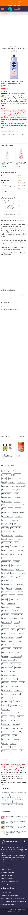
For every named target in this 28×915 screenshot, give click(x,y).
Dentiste (19, 539)
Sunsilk (4, 720)
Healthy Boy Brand (7, 569)
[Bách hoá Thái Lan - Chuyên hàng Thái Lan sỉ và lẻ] (14, 9)
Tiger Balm (15, 724)
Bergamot (18, 497)
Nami (3, 641)
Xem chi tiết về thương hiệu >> (9, 309)
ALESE (4, 478)
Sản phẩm (9, 47)
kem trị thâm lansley (21, 792)
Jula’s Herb (20, 584)
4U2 (14, 471)
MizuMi (21, 633)
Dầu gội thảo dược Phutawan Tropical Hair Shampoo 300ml (7, 455)
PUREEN (13, 683)
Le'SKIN (4, 599)
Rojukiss (4, 686)
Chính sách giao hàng (7, 875)
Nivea (4, 652)
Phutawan (18, 667)
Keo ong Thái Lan (5, 795)
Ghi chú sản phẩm (9, 131)
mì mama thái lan (14, 795)
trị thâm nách (20, 804)
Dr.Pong (23, 546)
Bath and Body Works (17, 486)
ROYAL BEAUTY (15, 686)
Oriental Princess (16, 656)
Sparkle (4, 717)
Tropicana (5, 728)
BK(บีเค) (23, 505)
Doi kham (5, 546)
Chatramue (15, 520)
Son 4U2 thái (9, 799)
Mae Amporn (6, 611)
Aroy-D (20, 478)
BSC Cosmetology (7, 516)
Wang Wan (15, 739)
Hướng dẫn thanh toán (7, 872)
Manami (16, 622)
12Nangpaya (5, 471)
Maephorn (5, 615)
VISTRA (15, 736)
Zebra (14, 751)
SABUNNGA (5, 694)
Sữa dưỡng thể (20, 47)
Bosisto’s (18, 509)
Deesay (11, 539)
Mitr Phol (12, 633)
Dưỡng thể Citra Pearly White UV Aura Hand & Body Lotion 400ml (21, 163)
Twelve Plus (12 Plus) (17, 728)
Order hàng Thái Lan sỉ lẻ (8, 884)
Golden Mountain (15, 558)
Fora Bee (20, 550)
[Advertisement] (14, 30)
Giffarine (4, 558)
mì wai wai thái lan (5, 797)
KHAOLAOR (20, 592)
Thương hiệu (10, 3)
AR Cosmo (12, 478)
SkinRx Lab (17, 701)
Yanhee (15, 747)
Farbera (12, 550)
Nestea (13, 645)
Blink (3, 509)
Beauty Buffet (17, 490)
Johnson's (5, 580)
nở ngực (3, 799)
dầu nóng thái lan (5, 792)
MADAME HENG (6, 607)
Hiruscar (13, 573)
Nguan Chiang (6, 649)
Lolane (18, 599)
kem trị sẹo (13, 792)
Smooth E (5, 705)
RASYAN (22, 683)
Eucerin (4, 550)
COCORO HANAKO (7, 535)
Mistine (4, 633)
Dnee (16, 543)
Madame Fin (11, 603)
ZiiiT (20, 751)
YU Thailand (5, 751)
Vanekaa (4, 732)
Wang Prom (5, 739)
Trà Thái (13, 804)
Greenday (16, 562)
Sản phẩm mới (20, 1)
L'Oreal (20, 596)
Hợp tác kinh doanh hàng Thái (9, 881)
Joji (12, 580)
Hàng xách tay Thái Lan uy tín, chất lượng (12, 898)
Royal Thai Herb (6, 690)
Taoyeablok (5, 724)
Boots (10, 509)
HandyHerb (5, 565)
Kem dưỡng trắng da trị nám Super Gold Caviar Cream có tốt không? (15, 827)
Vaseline (13, 732)
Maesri (4, 618)
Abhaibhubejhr (6, 475)
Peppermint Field (7, 667)
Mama (22, 618)
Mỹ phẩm (14, 47)
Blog (15, 3)
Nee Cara (5, 645)
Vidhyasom (22, 732)
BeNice (17, 493)
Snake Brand (5, 709)
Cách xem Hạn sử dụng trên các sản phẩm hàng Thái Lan (15, 822)
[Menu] (2, 9)
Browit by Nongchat (18, 512)
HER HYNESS (20, 569)
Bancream (5, 486)
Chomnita (5, 528)
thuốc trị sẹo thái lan (6, 804)
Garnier (12, 554)
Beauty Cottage (6, 493)
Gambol (4, 554)
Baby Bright (21, 482)
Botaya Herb (5, 512)
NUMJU (11, 652)
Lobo (11, 599)
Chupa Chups (6, 531)
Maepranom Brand (17, 615)
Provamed (5, 683)
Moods (19, 637)
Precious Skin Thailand (8, 675)
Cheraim (17, 524)
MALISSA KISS (13, 618)
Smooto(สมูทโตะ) (16, 705)
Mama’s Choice (6, 622)
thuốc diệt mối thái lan (18, 799)
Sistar (13, 698)
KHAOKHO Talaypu (7, 592)
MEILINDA (5, 630)
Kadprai (9, 588)
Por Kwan (12, 671)
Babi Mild (11, 482)
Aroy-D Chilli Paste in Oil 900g (21, 454)
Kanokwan (18, 588)
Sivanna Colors (6, 701)
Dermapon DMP (6, 543)
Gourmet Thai (6, 562)
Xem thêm (22, 436)
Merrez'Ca (21, 630)
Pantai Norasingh (16, 664)
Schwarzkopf (16, 694)
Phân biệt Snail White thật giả (9, 895)
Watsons (13, 743)
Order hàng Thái (12, 1)
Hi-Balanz (5, 573)
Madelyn (17, 607)
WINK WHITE (6, 747)
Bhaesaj (17, 501)
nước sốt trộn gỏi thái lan (16, 797)
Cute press (19, 535)
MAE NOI (15, 611)
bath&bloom (5, 490)
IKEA (11, 577)
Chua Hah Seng (15, 528)
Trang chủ (6, 1)
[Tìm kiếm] (25, 13)
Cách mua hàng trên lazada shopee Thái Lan (13, 901)
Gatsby (20, 554)
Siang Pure (5, 698)
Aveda (4, 482)
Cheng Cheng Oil (7, 524)
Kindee (4, 596)
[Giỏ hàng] (26, 9)
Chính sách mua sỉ (6, 869)
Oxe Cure (4, 664)
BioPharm (5, 505)
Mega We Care (6, 626)
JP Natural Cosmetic (7, 584)
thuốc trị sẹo (15, 802)
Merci (13, 630)
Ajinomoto (17, 475)
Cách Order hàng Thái (7, 893)
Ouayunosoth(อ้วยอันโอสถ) (9, 660)
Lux (3, 603)
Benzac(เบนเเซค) (6, 497)
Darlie (4, 539)
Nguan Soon (17, 649)
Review (18, 3)
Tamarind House (14, 720)
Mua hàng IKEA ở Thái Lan (8, 904)
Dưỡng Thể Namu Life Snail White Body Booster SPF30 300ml (7, 163)
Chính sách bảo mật (6, 878)
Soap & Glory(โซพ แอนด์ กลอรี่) (10, 713)
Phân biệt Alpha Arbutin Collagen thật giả (16, 817)
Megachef (17, 626)
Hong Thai (23, 573)
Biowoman (14, 505)
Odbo (18, 652)
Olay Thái (5, 656)
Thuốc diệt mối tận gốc (6, 802)
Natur (20, 641)
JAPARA (19, 577)
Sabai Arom (18, 690)
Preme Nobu (5, 679)
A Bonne (21, 471)
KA (3, 588)
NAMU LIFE (12, 641)
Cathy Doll (19, 516)
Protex (15, 679)
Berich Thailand (6, 501)
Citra (14, 531)
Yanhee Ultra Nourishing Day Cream (9, 806)
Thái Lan (20, 178)
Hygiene (4, 577)
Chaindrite (5, 520)
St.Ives (12, 717)
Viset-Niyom (5, 736)
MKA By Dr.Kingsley (7, 637)
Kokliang (12, 596)
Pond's (4, 671)
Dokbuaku (14, 546)
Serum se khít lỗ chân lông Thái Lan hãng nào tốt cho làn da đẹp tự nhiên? (16, 833)
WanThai (4, 743)
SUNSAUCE (20, 717)
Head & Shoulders (17, 565)
